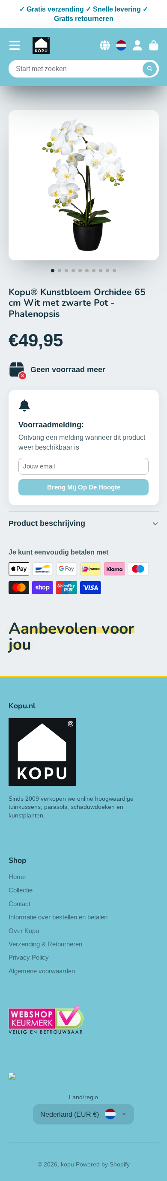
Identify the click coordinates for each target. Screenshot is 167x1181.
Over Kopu (24, 930)
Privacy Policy (29, 957)
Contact (19, 903)
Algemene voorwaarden (42, 971)
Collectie (21, 890)
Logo (41, 45)
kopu (67, 1164)
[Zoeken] (150, 69)
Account (137, 45)
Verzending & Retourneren (45, 944)
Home (17, 876)
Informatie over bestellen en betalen (58, 917)
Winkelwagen (154, 45)
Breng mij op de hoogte (83, 487)
